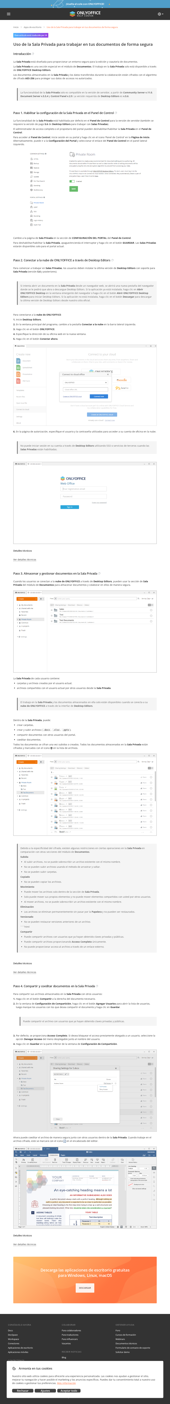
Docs (10, 1330)
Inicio (16, 27)
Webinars (120, 1339)
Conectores (13, 1343)
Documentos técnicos (126, 1343)
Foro (118, 1330)
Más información (66, 1383)
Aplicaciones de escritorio (20, 1347)
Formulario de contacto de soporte (133, 1347)
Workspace (13, 1339)
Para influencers (70, 1339)
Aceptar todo (69, 1391)
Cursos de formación (126, 1334)
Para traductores (70, 1334)
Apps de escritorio (33, 27)
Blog (64, 1357)
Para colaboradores (71, 1330)
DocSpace (13, 1334)
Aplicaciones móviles (18, 1352)
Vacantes (66, 1343)
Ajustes (45, 1391)
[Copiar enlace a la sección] (33, 54)
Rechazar (23, 1391)
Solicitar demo (123, 1352)
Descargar (85, 1287)
